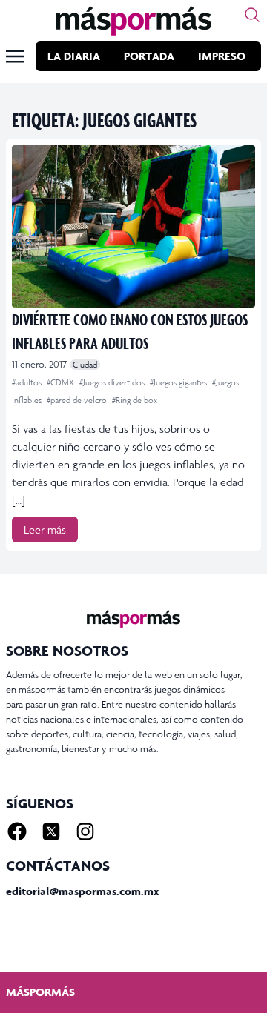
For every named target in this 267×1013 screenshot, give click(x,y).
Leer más (45, 529)
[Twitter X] (51, 831)
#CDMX (61, 382)
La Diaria (73, 56)
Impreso (221, 56)
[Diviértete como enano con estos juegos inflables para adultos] (133, 226)
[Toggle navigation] (15, 56)
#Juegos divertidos (113, 382)
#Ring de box (134, 400)
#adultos (28, 382)
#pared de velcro (78, 400)
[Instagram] (85, 831)
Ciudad (85, 364)
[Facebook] (17, 831)
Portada (149, 56)
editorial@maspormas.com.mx (82, 891)
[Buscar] (252, 15)
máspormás (40, 992)
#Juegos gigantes (179, 382)
